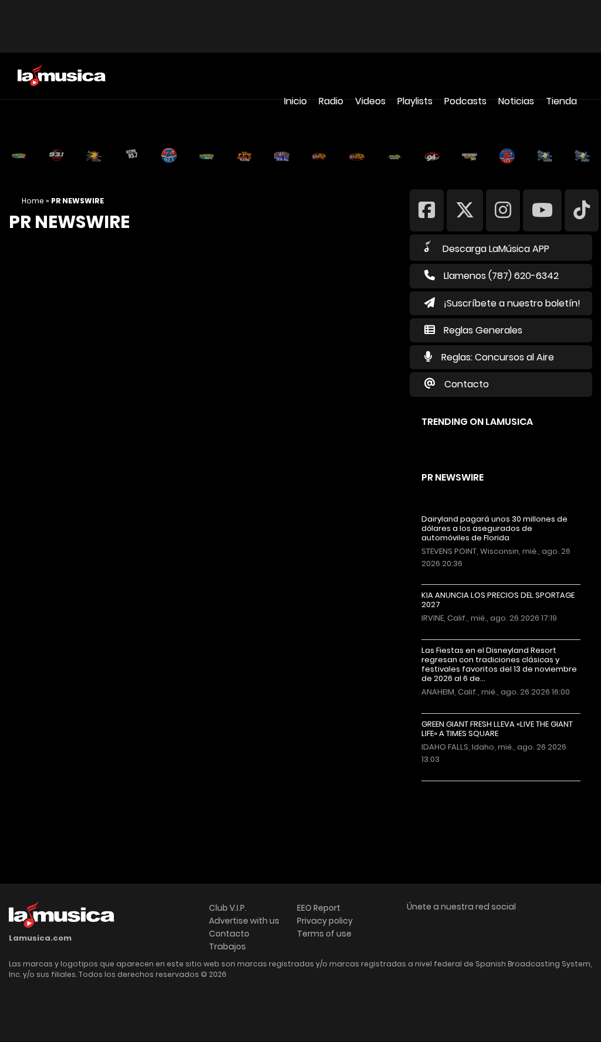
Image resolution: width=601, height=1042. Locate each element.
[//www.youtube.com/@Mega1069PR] (542, 209)
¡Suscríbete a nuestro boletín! (512, 303)
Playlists (415, 101)
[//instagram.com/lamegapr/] (503, 209)
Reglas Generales (483, 330)
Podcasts (465, 101)
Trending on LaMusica (477, 421)
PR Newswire (452, 477)
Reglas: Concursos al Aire (497, 357)
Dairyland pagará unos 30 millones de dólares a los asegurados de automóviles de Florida (494, 529)
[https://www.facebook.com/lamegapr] (427, 209)
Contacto (466, 384)
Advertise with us (244, 921)
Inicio (295, 101)
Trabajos (227, 946)
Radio (331, 101)
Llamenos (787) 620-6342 (501, 275)
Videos (370, 101)
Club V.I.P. (228, 908)
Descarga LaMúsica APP (496, 249)
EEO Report (318, 908)
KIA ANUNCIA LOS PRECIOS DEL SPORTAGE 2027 (498, 600)
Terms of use (324, 933)
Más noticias (460, 786)
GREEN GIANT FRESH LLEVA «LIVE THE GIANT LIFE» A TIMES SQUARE (497, 729)
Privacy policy (325, 921)
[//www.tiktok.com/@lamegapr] (582, 209)
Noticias (516, 101)
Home (33, 201)
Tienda (561, 101)
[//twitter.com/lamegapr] (465, 209)
